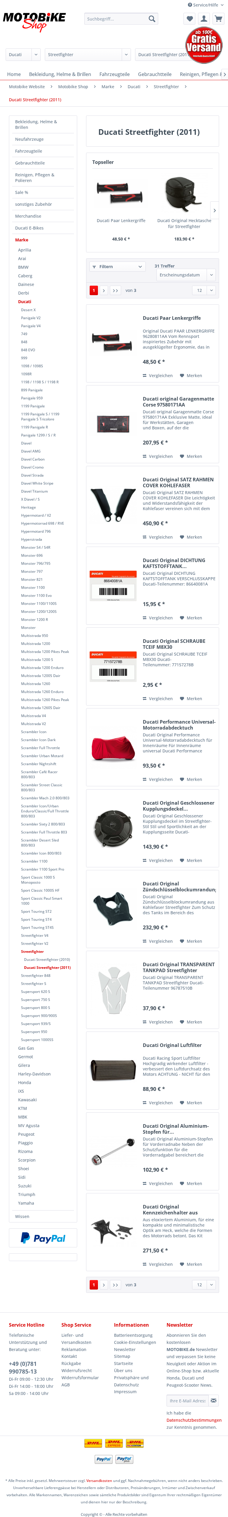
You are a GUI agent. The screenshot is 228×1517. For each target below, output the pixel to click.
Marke (21, 240)
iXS (21, 1091)
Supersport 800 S (35, 1007)
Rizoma (25, 1151)
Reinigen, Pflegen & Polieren (34, 177)
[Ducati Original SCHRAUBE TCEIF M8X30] (113, 666)
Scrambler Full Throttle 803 (44, 832)
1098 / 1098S (32, 365)
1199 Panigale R (34, 427)
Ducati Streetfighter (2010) (47, 959)
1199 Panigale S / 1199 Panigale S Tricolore (40, 417)
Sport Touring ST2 (36, 911)
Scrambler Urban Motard (42, 755)
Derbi (23, 293)
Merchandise (28, 216)
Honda (24, 1082)
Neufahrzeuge (29, 139)
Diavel (26, 443)
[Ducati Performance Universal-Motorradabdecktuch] (113, 747)
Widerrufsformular (80, 1377)
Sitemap (122, 1356)
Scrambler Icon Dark (38, 739)
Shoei (23, 1168)
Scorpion (27, 1160)
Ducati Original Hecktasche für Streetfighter (184, 223)
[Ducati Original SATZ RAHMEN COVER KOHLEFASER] (113, 505)
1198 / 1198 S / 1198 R (40, 382)
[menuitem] (121, 19)
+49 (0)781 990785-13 (23, 1367)
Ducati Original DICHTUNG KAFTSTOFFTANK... (174, 563)
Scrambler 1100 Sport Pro (42, 869)
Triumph (26, 1194)
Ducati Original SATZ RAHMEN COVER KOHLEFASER (178, 482)
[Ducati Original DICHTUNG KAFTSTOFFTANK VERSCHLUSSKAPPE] (113, 585)
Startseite (123, 1363)
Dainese (26, 284)
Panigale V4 (31, 325)
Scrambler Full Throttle (40, 747)
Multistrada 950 (34, 635)
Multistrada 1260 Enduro (42, 691)
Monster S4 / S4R (35, 547)
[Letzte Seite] (115, 290)
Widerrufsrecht (76, 1370)
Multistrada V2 (33, 723)
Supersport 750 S (35, 999)
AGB (65, 1385)
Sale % (21, 192)
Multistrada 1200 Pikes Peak (45, 651)
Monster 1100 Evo (36, 595)
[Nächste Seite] (104, 290)
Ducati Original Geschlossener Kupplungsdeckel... (178, 806)
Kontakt (69, 1356)
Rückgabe (71, 1363)
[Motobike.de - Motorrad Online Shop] (34, 27)
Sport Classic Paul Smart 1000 (41, 901)
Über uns (123, 1370)
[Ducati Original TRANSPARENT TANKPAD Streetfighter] (113, 990)
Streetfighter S (33, 983)
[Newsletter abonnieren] (213, 1401)
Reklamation (73, 1349)
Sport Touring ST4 (36, 919)
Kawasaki (27, 1099)
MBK (22, 1117)
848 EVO (28, 349)
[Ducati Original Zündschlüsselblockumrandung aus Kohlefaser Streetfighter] (113, 909)
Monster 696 (32, 555)
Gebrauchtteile (30, 163)
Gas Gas (26, 1048)
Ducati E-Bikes (29, 228)
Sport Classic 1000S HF (40, 890)
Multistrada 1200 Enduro (42, 667)
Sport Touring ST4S (37, 927)
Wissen (22, 1216)
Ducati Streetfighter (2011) (47, 967)
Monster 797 (32, 571)
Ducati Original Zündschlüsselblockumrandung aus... (179, 887)
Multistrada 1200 (35, 643)
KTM (22, 1108)
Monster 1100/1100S (39, 603)
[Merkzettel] (189, 19)
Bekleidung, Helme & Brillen (36, 124)
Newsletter (125, 1349)
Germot (25, 1056)
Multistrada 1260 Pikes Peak (45, 699)
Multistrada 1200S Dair (40, 675)
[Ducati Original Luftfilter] (113, 1070)
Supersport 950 (34, 1031)
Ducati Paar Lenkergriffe (121, 220)
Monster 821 (32, 579)
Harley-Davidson (34, 1074)
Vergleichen (160, 375)
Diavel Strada (32, 475)
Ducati (24, 301)
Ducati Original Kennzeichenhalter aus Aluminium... (170, 1210)
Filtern (105, 266)
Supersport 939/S (36, 1023)
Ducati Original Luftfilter (172, 1045)
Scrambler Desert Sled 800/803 (40, 843)
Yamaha (26, 1203)
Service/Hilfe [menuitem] (205, 5)
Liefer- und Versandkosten (76, 1338)
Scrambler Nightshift (38, 763)
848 (24, 341)
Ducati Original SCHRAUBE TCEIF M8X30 (174, 644)
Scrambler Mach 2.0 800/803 (45, 798)
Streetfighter (32, 951)
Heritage (28, 507)
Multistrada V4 (33, 715)
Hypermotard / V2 (36, 515)
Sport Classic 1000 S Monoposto (38, 880)
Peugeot (26, 1134)
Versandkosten (99, 1480)
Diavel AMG (31, 451)
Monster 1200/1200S (39, 611)
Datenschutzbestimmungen (194, 1420)
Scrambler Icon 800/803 (41, 853)
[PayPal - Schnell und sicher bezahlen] (43, 1238)
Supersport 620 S (35, 991)
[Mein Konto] (204, 19)
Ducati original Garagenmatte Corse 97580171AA (178, 402)
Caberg (25, 276)
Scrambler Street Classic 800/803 (41, 787)
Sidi (22, 1177)
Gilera (24, 1065)
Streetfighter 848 (35, 975)
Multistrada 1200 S (37, 659)
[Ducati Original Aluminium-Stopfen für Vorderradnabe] (113, 1151)
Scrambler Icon (34, 731)
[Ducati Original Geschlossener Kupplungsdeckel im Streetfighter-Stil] (113, 828)
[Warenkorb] (218, 19)
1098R (26, 374)
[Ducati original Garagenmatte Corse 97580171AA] (113, 424)
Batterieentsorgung (133, 1335)
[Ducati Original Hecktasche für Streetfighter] (184, 194)
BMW (23, 267)
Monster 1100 (33, 587)
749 (24, 333)
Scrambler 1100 (34, 861)
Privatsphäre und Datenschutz (131, 1381)
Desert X (28, 309)
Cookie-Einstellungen (135, 1342)
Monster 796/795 (35, 563)
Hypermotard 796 (36, 531)
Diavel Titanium (34, 491)
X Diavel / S (30, 499)
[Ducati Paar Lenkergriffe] (121, 194)
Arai (22, 258)
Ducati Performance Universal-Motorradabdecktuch (179, 725)
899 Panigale (32, 390)
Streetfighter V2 (34, 943)
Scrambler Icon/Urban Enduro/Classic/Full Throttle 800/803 (45, 811)
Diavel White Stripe (37, 483)
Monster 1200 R (34, 619)
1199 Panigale (33, 406)
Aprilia (24, 250)
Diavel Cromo (32, 467)
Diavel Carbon (33, 459)
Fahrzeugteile (28, 151)
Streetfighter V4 (34, 935)
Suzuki (24, 1186)
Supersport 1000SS (37, 1039)
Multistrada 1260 (35, 683)
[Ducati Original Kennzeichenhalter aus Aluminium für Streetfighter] (113, 1232)
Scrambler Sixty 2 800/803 (43, 824)
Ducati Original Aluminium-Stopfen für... (176, 1129)
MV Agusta (28, 1125)
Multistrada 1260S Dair (40, 707)
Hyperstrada (31, 539)
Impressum (125, 1391)
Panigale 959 (32, 398)
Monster (28, 627)
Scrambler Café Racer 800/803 (39, 774)
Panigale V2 (31, 317)
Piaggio (25, 1143)
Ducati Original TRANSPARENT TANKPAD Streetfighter (179, 967)
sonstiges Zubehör (33, 204)
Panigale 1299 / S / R (38, 435)
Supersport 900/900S (39, 1015)
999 (24, 357)
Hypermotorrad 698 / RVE (42, 523)
